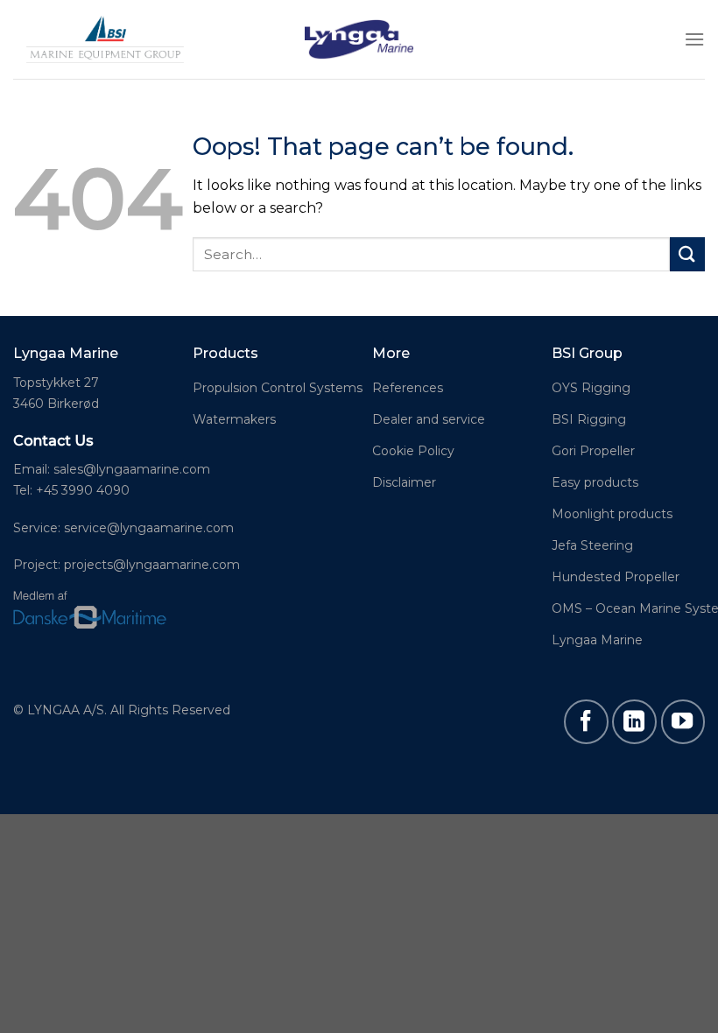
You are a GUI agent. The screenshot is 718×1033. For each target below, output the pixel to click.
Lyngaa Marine (597, 640)
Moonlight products (612, 514)
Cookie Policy (413, 451)
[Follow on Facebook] (586, 721)
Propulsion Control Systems (278, 388)
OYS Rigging (591, 388)
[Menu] (694, 39)
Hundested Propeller (615, 577)
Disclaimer (404, 482)
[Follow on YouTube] (683, 721)
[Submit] (687, 254)
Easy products (595, 482)
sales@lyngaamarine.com (131, 469)
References (407, 388)
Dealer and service (428, 419)
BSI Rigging (589, 419)
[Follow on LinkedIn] (634, 721)
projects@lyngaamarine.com (150, 565)
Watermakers (234, 419)
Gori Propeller (593, 451)
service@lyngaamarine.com (149, 528)
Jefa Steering (592, 545)
